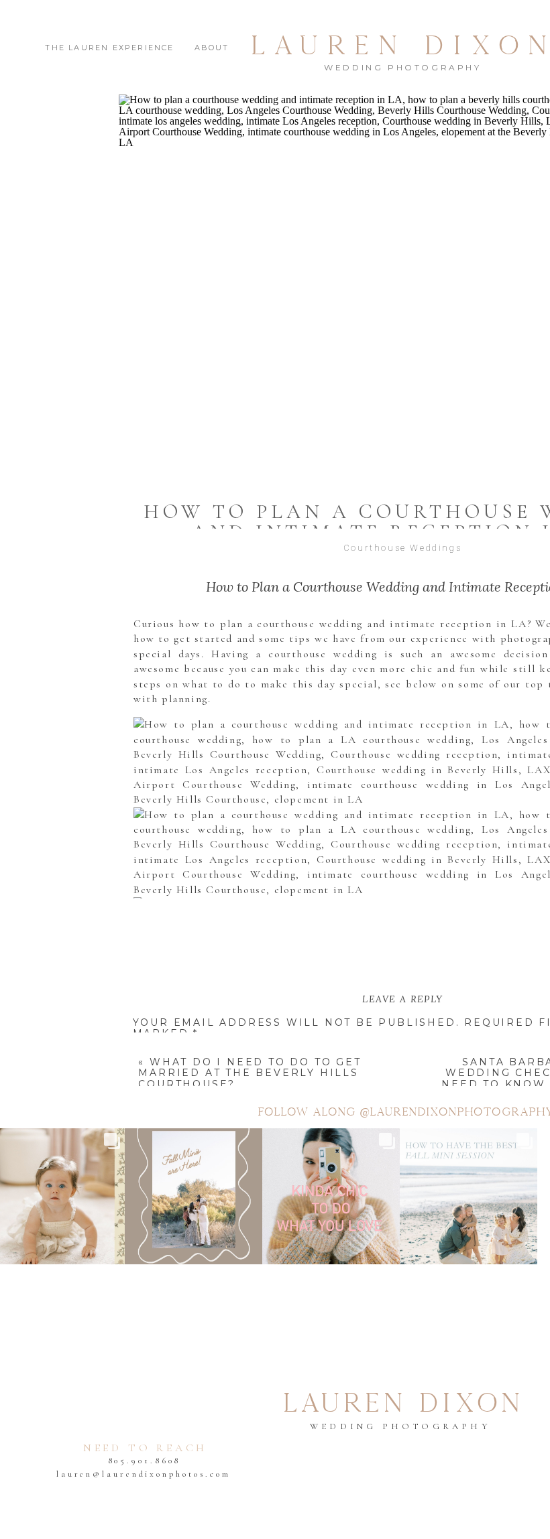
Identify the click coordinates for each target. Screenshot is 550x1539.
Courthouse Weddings (402, 548)
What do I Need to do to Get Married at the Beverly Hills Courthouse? (249, 1073)
